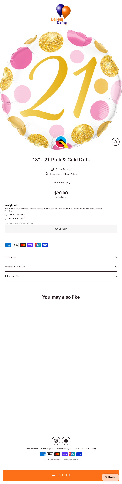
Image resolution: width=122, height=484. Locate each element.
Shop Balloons (32, 449)
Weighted (11, 205)
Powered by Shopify (71, 459)
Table (16, 214)
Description (10, 257)
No (10, 211)
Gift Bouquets (47, 449)
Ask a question (12, 276)
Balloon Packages (64, 449)
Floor (16, 218)
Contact (85, 449)
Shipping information (15, 266)
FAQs (77, 449)
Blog (94, 449)
